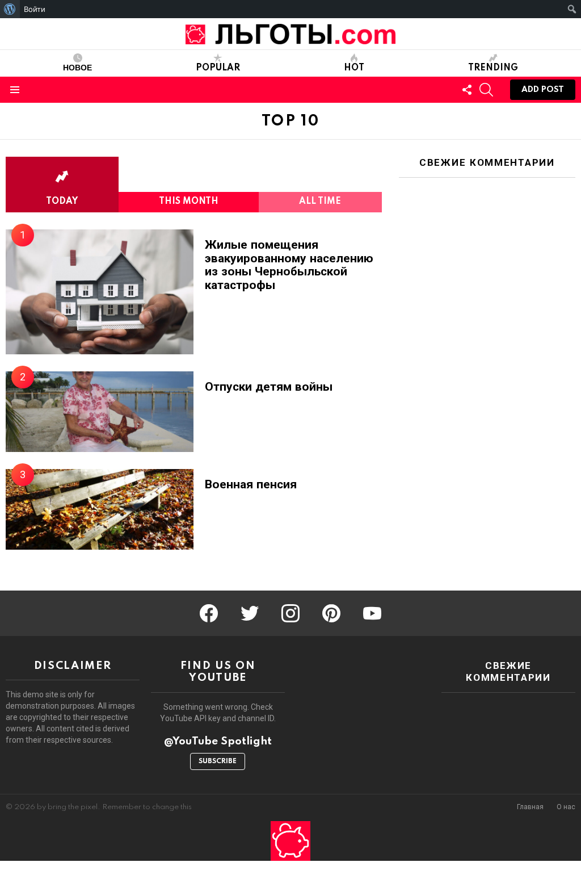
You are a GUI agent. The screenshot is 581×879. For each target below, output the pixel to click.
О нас (566, 807)
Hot (354, 68)
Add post (542, 90)
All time (320, 201)
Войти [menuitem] (34, 9)
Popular (218, 68)
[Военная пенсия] (99, 509)
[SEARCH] (486, 89)
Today (62, 201)
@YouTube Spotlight (218, 741)
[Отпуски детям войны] (99, 411)
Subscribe (218, 761)
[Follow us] (467, 89)
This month (188, 201)
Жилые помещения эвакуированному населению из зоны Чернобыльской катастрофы (289, 265)
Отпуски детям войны (268, 387)
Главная (530, 807)
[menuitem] (10, 9)
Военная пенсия (251, 484)
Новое (77, 68)
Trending (493, 68)
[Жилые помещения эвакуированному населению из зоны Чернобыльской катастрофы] (99, 291)
